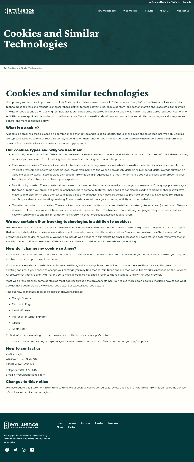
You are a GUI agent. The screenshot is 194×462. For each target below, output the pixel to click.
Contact (72, 427)
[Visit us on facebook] (8, 450)
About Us (164, 11)
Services (85, 423)
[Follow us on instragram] (24, 450)
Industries (113, 423)
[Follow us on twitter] (16, 450)
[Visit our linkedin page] (33, 450)
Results (149, 11)
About (60, 427)
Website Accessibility (15, 439)
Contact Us (183, 11)
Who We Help (130, 11)
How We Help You (106, 11)
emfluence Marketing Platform (164, 2)
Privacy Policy (34, 439)
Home (60, 423)
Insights (187, 2)
